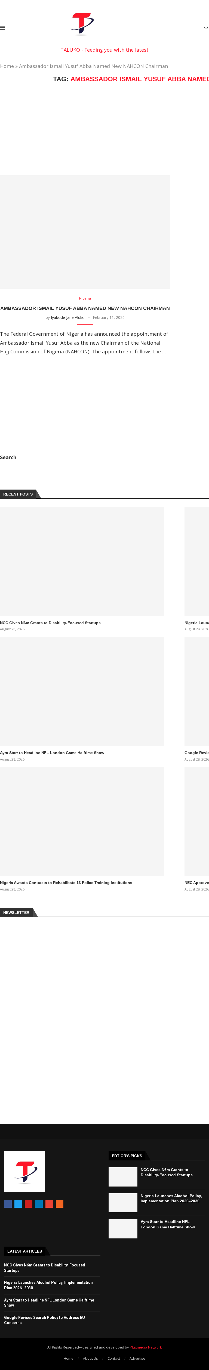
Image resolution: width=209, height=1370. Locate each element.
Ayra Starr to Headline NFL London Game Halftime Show (52, 753)
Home (7, 66)
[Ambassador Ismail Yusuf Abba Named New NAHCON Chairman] (85, 232)
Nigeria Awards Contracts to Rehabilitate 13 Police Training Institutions (66, 882)
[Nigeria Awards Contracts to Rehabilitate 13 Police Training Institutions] (82, 821)
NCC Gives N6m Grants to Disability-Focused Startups (50, 623)
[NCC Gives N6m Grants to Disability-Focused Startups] (82, 561)
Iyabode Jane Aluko (68, 317)
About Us (90, 1358)
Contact (113, 1358)
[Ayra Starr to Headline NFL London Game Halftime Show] (82, 691)
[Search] (206, 28)
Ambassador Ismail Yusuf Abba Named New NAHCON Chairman (85, 308)
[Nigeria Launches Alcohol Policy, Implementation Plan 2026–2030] (123, 1203)
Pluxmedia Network (146, 1347)
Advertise (137, 1358)
